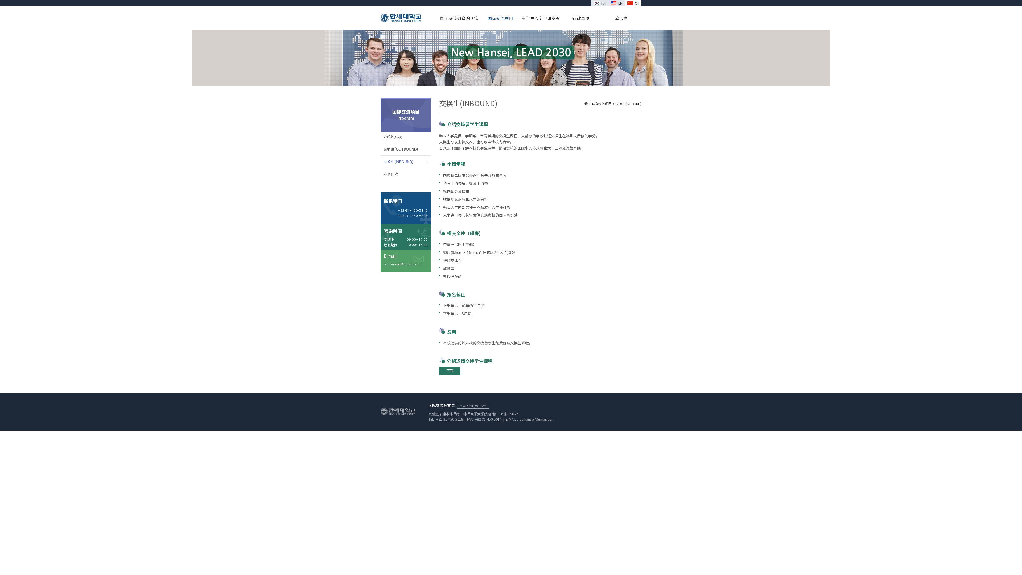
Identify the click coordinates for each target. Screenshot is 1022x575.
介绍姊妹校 (392, 136)
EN (620, 3)
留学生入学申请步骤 (540, 18)
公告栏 (621, 18)
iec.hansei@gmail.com (402, 264)
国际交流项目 (500, 18)
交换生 (400, 149)
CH (637, 3)
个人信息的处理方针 (473, 406)
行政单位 (581, 18)
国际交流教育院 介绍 (460, 18)
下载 (449, 370)
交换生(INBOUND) (628, 103)
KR (603, 3)
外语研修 (390, 174)
